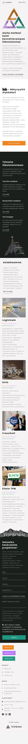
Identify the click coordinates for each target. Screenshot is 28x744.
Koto (5, 382)
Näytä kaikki (8, 291)
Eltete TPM (9, 488)
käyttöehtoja (7, 620)
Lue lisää (5, 194)
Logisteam (9, 320)
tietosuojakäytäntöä (10, 618)
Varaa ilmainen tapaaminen (12, 74)
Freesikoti (8, 433)
